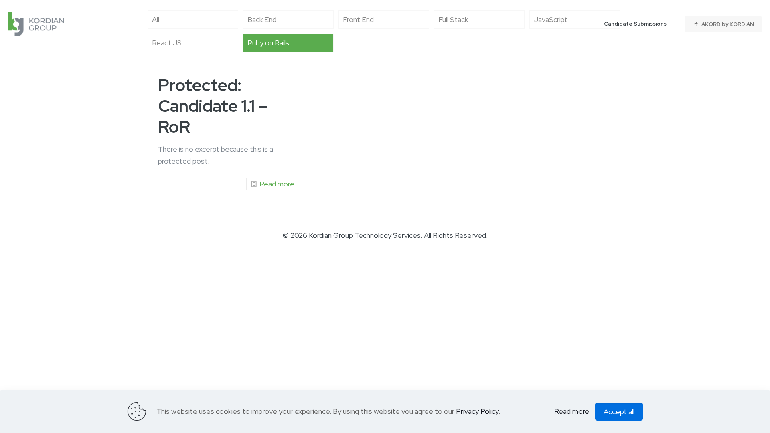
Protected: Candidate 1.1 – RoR (213, 106)
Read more (276, 183)
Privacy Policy (477, 411)
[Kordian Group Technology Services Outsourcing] (36, 24)
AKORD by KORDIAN (726, 24)
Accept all (619, 411)
